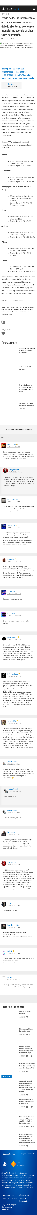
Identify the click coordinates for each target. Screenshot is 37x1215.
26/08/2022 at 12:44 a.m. (14, 723)
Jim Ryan (11, 84)
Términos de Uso (25, 1195)
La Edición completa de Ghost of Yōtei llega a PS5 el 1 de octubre (26, 1101)
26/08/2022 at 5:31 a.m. (13, 905)
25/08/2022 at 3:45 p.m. (14, 501)
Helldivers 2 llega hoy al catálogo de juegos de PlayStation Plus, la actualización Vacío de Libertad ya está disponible (27, 1138)
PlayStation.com (8, 1195)
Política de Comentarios (23, 1200)
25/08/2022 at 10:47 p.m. (14, 615)
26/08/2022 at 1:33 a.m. (15, 791)
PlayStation (12, 9)
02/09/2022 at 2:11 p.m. (15, 472)
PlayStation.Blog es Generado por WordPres (9, 1207)
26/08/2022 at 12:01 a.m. (14, 676)
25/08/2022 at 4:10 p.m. (14, 527)
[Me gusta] (27, 1017)
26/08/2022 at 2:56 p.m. (14, 927)
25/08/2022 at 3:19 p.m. (13, 447)
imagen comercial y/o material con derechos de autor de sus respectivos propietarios (17, 1185)
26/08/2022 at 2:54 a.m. (14, 864)
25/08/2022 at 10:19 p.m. (14, 561)
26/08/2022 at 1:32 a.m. (13, 764)
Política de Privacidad (9, 1199)
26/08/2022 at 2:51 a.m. (14, 834)
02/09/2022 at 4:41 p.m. (14, 979)
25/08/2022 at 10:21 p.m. (14, 594)
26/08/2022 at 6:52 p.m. (14, 953)
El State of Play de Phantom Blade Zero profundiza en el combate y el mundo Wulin (27, 1066)
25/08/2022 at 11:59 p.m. (14, 639)
